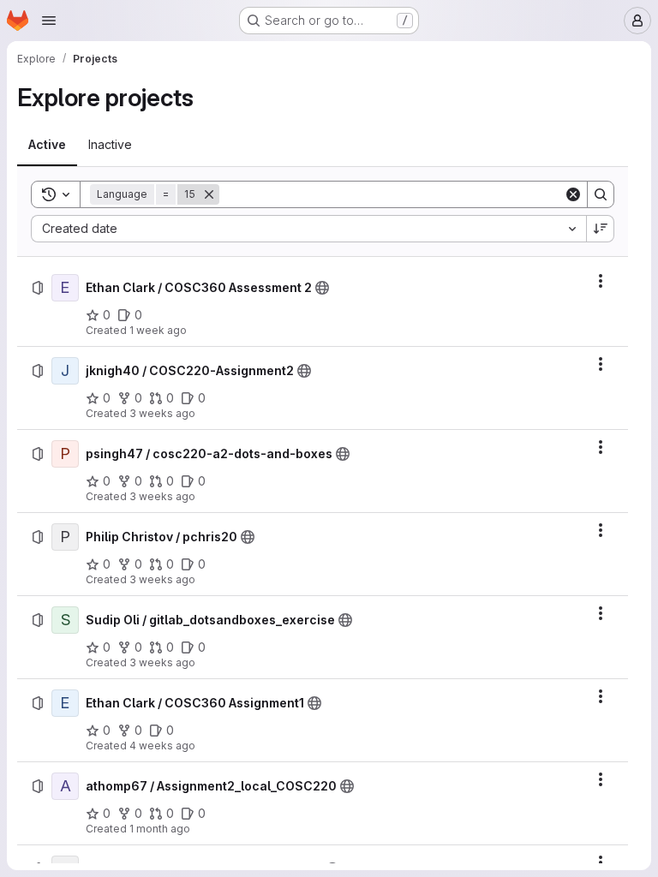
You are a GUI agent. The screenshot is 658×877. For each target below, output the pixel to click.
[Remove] (209, 194)
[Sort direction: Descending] (600, 228)
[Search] (600, 194)
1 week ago (158, 330)
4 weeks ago (162, 745)
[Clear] (573, 194)
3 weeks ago (162, 413)
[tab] (47, 144)
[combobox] (308, 228)
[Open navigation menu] (49, 20)
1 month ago (159, 828)
